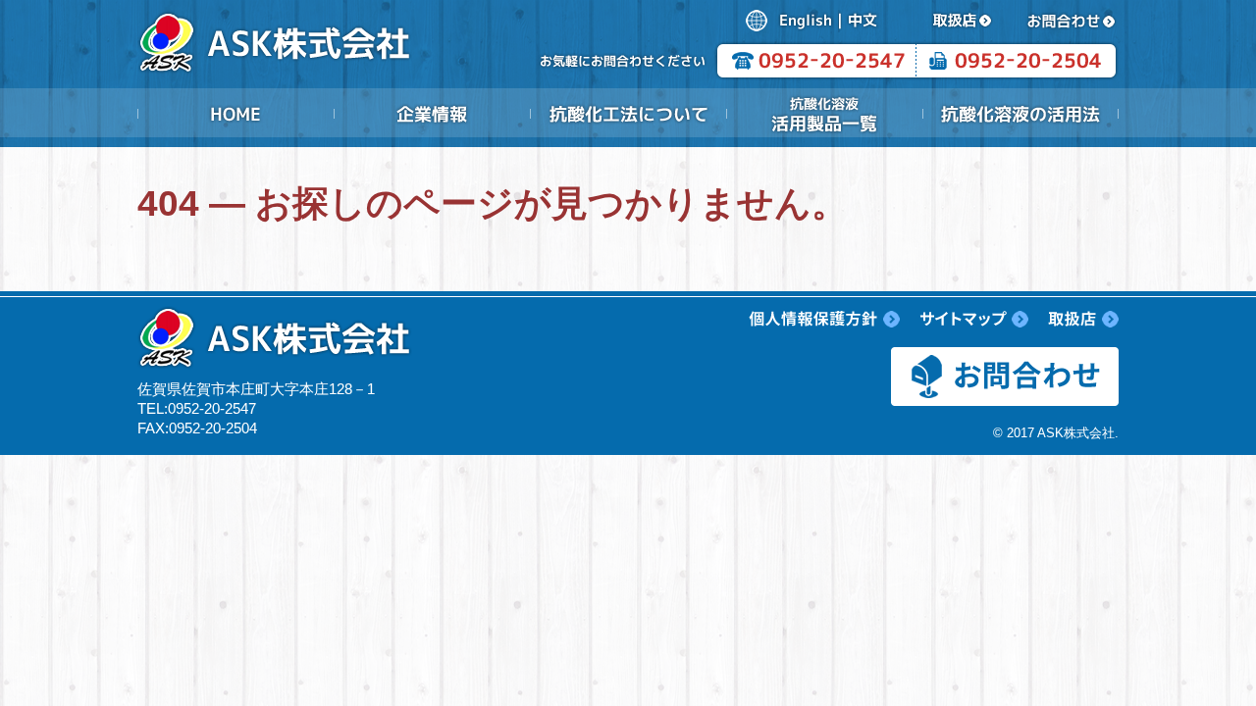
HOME (235, 113)
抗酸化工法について (628, 113)
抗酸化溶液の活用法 (1020, 113)
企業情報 (432, 113)
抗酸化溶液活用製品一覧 (824, 113)
